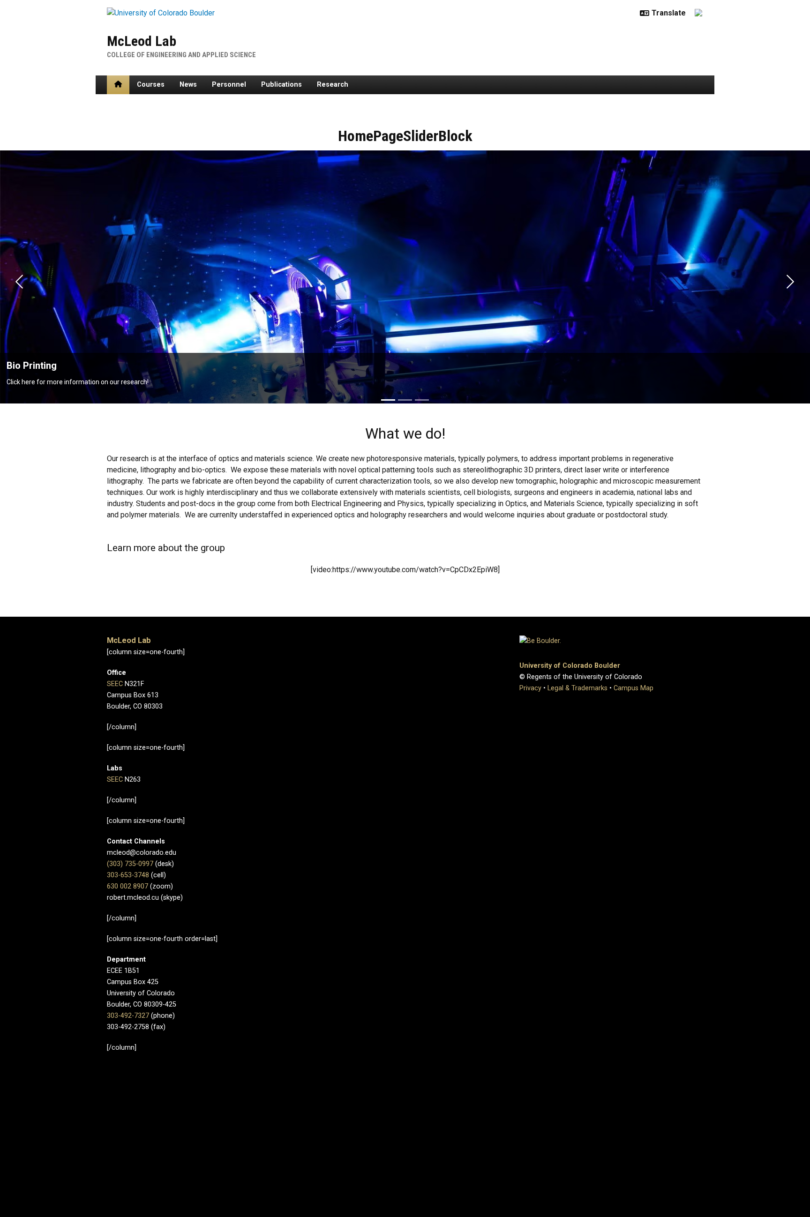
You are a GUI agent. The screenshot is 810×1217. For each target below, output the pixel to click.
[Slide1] (388, 400)
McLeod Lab (141, 41)
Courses (151, 85)
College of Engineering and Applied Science (181, 55)
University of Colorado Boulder (569, 666)
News (188, 85)
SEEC (115, 684)
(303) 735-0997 (130, 864)
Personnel (229, 85)
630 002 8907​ (127, 886)
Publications (281, 85)
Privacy (530, 688)
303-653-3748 (128, 875)
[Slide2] (405, 400)
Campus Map (633, 688)
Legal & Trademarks (578, 688)
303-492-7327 (128, 1016)
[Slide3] (422, 400)
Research (332, 85)
